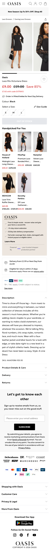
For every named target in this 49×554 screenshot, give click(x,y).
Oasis (5, 77)
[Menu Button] (3, 3)
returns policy (39, 271)
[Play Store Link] (24, 523)
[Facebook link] (27, 535)
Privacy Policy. (24, 448)
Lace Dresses (7, 19)
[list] (24, 48)
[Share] (45, 19)
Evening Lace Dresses (23, 19)
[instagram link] (14, 535)
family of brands (19, 439)
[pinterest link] (21, 535)
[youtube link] (34, 535)
